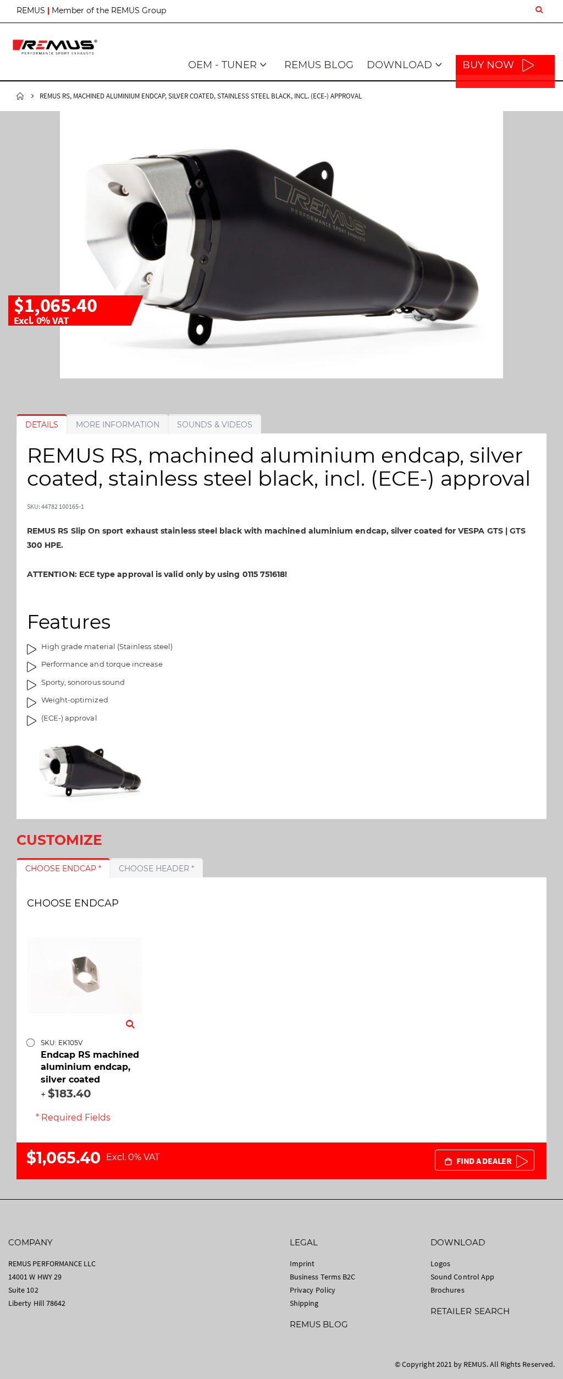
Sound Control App (462, 1277)
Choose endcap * (63, 868)
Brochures (447, 1290)
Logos (440, 1263)
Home (20, 96)
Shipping (304, 1303)
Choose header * (156, 868)
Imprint (302, 1263)
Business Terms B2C (322, 1277)
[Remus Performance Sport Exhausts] (55, 47)
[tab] (41, 424)
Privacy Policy (312, 1290)
